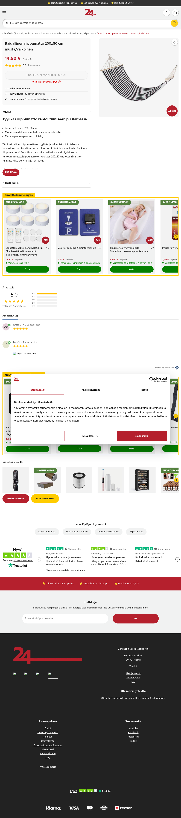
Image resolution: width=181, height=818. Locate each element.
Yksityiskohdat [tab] (90, 389)
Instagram (133, 737)
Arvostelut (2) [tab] (10, 316)
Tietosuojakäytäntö (47, 733)
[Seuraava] (176, 236)
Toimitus (47, 737)
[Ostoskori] (175, 12)
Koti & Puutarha (32, 33)
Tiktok (133, 741)
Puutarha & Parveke (52, 33)
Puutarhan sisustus (73, 33)
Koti (21, 33)
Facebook (133, 733)
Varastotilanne (48, 754)
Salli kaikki (141, 435)
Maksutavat (48, 749)
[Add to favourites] (174, 42)
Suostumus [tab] (37, 389)
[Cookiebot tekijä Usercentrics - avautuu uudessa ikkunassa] (151, 379)
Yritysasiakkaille (47, 767)
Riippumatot (90, 33)
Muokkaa (88, 435)
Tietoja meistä (133, 673)
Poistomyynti (45, 498)
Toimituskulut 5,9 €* (123, 3)
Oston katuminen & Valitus (48, 745)
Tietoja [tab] (143, 389)
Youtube (133, 728)
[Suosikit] (166, 12)
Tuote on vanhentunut (46, 75)
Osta (27, 269)
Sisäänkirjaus (133, 678)
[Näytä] (89, 183)
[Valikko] (4, 12)
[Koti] (90, 13)
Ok (135, 619)
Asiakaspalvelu (157, 698)
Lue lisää (11, 172)
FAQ (133, 682)
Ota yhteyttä (47, 741)
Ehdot (48, 728)
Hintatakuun (15, 498)
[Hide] (89, 112)
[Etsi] (174, 23)
